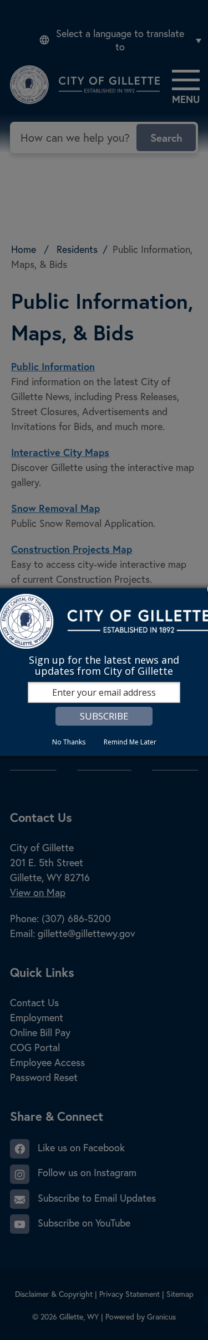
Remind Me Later (130, 742)
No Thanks (68, 742)
